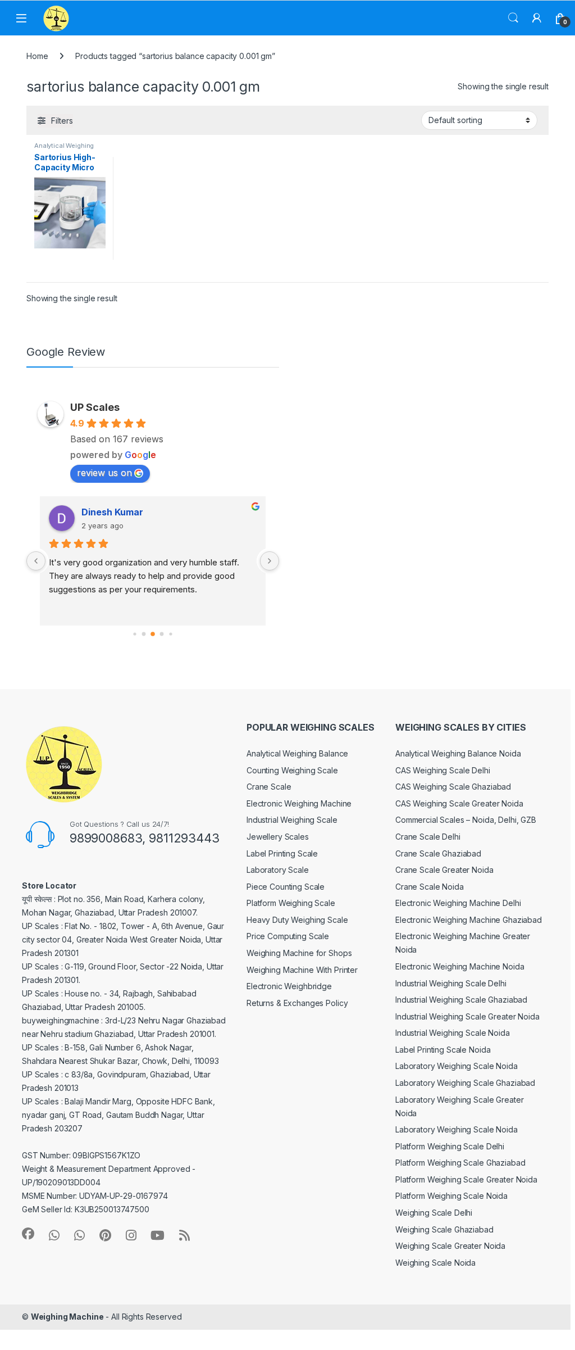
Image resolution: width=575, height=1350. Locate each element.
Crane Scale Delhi (427, 836)
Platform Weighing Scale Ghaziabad (460, 1162)
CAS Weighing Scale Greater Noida (459, 803)
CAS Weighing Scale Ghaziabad (453, 786)
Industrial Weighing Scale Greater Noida (467, 1016)
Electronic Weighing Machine (299, 803)
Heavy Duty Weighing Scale (297, 920)
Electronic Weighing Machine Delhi (458, 903)
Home (37, 56)
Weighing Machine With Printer (302, 970)
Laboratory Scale (278, 870)
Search (513, 18)
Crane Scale (269, 786)
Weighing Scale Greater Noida (450, 1246)
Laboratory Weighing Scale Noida (456, 1066)
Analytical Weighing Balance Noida (458, 753)
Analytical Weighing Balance (297, 753)
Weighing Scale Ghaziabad (444, 1229)
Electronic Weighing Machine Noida (459, 966)
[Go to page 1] (135, 633)
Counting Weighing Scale (292, 770)
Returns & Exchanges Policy (297, 1003)
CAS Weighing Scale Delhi (442, 770)
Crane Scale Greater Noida (444, 870)
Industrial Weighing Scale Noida (452, 1033)
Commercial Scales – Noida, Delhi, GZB (465, 820)
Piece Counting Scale (286, 886)
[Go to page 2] (145, 634)
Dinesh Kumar (105, 512)
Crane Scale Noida (429, 886)
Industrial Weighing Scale (292, 820)
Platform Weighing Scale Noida (451, 1195)
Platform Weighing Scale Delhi (449, 1146)
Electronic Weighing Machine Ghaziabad (468, 920)
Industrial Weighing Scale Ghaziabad (461, 999)
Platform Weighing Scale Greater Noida (466, 1179)
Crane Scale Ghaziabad (438, 853)
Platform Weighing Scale (291, 903)
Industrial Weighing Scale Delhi (450, 983)
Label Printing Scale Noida (442, 1049)
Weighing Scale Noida (435, 1262)
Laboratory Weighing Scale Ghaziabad (465, 1083)
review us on (104, 472)
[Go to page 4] (163, 634)
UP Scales (95, 407)
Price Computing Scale (288, 936)
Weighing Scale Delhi (433, 1212)
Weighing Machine (67, 1316)
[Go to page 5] (171, 633)
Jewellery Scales (278, 836)
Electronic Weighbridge (289, 986)
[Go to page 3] (154, 634)
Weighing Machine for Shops (299, 953)
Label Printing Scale (282, 853)
